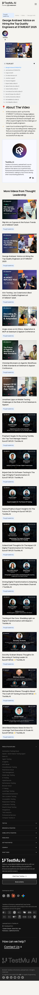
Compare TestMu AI (8, 818)
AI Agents (5, 762)
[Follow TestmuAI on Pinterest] (22, 977)
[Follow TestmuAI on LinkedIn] (11, 977)
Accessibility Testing (8, 799)
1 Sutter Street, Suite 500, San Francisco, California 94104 (11, 930)
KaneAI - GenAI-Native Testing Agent (13, 754)
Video (23, 15)
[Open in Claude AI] (13, 895)
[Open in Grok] (18, 895)
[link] (9, 4)
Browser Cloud (6, 786)
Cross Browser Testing (9, 767)
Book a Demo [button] (19, 882)
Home (17, 15)
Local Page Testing (8, 791)
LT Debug (5, 788)
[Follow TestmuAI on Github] (18, 977)
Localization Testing (8, 804)
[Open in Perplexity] (8, 895)
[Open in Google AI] (23, 895)
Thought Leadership (6, 15)
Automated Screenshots (10, 794)
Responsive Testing (8, 802)
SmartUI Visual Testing (9, 807)
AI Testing (5, 778)
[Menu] (36, 4)
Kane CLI (5, 756)
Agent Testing (6, 759)
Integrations (6, 810)
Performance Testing (9, 783)
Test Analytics (6, 812)
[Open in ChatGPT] (3, 895)
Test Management (8, 772)
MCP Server (5, 764)
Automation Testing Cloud (10, 751)
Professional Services (9, 815)
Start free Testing (18, 876)
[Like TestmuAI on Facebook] (3, 977)
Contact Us (11, 947)
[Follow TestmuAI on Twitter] (7, 977)
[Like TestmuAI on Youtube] (15, 977)
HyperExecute (6, 780)
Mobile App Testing (8, 775)
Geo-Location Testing (9, 796)
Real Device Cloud (8, 770)
